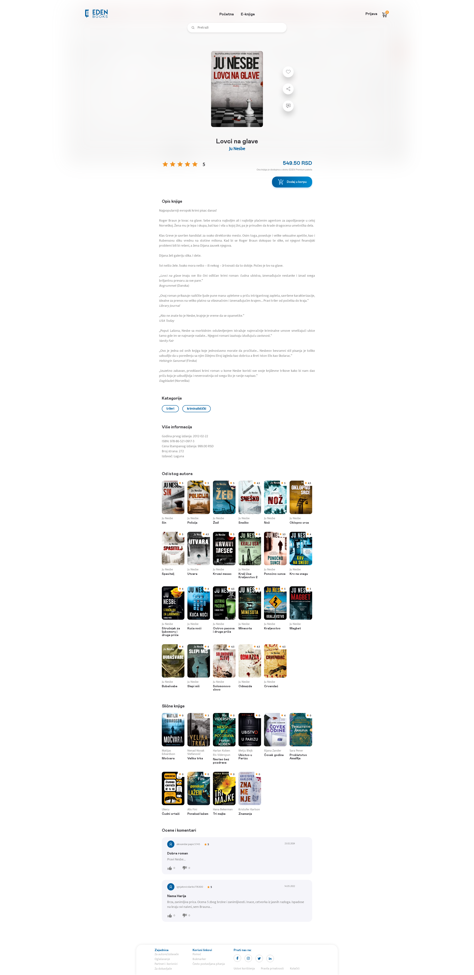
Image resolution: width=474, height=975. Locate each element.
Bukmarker (199, 959)
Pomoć (197, 954)
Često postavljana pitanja (209, 963)
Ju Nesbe (237, 148)
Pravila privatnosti (272, 968)
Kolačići (295, 968)
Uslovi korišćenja (244, 968)
